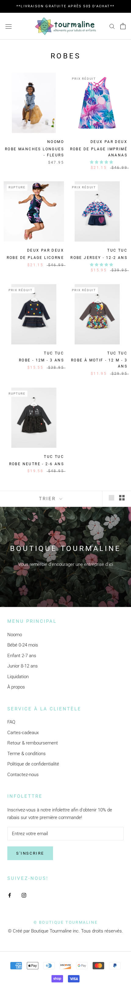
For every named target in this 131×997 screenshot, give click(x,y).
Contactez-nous (23, 774)
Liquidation (18, 676)
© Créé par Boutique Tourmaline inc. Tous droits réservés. (65, 931)
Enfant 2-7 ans (21, 655)
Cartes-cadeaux (23, 732)
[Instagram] (24, 895)
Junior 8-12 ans (22, 666)
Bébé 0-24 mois (22, 645)
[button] (102, 162)
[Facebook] (9, 895)
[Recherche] (112, 26)
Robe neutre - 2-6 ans (36, 464)
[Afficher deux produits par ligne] (122, 497)
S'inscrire (30, 853)
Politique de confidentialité (33, 764)
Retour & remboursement (32, 743)
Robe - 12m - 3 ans (41, 360)
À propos (16, 687)
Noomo (14, 634)
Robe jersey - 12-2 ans (98, 258)
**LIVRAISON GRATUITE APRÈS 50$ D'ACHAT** (65, 6)
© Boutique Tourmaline (66, 922)
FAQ (11, 722)
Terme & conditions (26, 753)
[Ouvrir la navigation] (8, 26)
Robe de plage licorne (35, 258)
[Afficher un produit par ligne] (111, 497)
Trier (48, 498)
